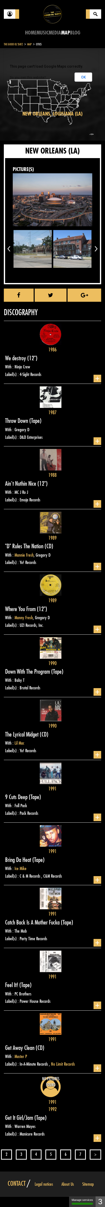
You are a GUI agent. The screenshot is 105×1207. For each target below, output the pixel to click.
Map (65, 32)
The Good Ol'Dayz (13, 44)
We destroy (16, 358)
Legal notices (44, 1184)
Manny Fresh (24, 617)
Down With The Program (28, 672)
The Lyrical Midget (22, 734)
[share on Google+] (84, 295)
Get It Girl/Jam (19, 1118)
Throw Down (17, 421)
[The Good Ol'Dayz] (52, 14)
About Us (67, 1184)
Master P (21, 1056)
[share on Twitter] (51, 295)
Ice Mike (21, 868)
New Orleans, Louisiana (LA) (52, 114)
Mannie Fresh (24, 555)
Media (55, 32)
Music (42, 32)
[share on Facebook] (19, 295)
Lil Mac (19, 743)
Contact (16, 1183)
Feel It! (12, 985)
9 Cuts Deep (17, 797)
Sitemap (88, 1184)
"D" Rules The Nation (25, 546)
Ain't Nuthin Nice (21, 484)
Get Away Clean (20, 1048)
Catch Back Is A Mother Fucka (33, 922)
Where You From (21, 609)
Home (30, 32)
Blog (75, 32)
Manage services (82, 1199)
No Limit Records (63, 1064)
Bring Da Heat (18, 860)
